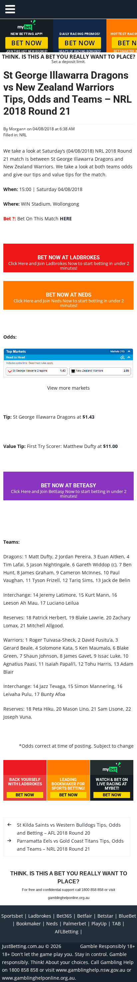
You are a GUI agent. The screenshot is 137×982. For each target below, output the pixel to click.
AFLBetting (66, 931)
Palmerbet (74, 923)
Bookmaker (28, 923)
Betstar (105, 916)
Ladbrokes (39, 916)
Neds (52, 923)
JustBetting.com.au (23, 946)
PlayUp (99, 923)
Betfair (84, 916)
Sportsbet (12, 916)
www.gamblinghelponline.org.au (38, 978)
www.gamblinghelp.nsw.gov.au (90, 970)
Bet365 (64, 916)
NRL (23, 135)
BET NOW (26, 43)
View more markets (68, 388)
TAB (116, 923)
